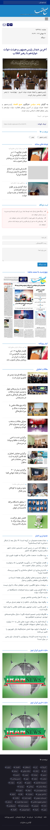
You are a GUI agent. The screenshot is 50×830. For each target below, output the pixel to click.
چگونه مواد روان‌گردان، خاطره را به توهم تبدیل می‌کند (26, 602)
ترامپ (44, 779)
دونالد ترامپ (42, 786)
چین (44, 809)
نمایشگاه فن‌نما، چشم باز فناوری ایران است (16, 376)
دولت (12, 783)
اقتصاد (17, 767)
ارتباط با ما (38, 817)
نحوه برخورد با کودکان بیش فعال (17, 489)
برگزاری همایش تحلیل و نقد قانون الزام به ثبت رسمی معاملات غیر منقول (17, 458)
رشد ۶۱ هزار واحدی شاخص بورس (34, 597)
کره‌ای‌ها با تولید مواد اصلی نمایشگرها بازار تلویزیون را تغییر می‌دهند (26, 630)
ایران (8, 767)
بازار (45, 771)
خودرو (28, 783)
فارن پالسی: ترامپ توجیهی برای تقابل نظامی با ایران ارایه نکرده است (25, 608)
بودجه (35, 775)
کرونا (36, 809)
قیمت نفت (27, 798)
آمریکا (44, 767)
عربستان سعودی (41, 798)
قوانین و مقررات (25, 822)
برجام (15, 771)
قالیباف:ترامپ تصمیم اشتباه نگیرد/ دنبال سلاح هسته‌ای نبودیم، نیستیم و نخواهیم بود (26, 616)
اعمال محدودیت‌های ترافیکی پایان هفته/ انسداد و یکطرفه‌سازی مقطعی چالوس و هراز (28, 579)
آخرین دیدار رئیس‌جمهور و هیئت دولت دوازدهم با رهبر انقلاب (25, 51)
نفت (44, 806)
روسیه (21, 786)
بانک (36, 771)
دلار (20, 783)
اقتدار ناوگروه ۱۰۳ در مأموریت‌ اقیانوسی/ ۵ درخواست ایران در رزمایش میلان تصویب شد (16, 157)
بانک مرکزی (26, 771)
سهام (29, 790)
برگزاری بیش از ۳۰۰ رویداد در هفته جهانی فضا (16, 471)
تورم (27, 779)
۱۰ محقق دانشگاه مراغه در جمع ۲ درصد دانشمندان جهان (17, 505)
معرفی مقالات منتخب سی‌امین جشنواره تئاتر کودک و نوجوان (17, 424)
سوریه (20, 790)
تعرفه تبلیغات (20, 817)
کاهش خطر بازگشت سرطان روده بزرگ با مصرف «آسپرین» (18, 521)
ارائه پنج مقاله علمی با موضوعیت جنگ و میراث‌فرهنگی (17, 408)
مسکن (9, 802)
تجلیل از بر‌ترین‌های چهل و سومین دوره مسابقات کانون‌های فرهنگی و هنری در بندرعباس (16, 393)
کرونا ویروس (25, 809)
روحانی (31, 786)
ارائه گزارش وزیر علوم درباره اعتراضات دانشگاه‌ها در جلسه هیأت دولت (17, 191)
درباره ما (30, 817)
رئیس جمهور (43, 137)
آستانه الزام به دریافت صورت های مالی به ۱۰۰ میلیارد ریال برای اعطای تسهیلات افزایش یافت (26, 623)
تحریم (17, 775)
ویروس (36, 806)
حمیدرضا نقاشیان (41, 783)
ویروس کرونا (24, 806)
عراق (13, 794)
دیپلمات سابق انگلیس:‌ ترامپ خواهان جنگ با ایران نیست (25, 585)
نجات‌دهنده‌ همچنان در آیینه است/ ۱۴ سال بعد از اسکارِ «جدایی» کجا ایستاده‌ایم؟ (25, 542)
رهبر (32, 137)
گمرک (14, 809)
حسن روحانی (16, 779)
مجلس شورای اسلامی (39, 802)
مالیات (17, 798)
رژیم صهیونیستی (41, 790)
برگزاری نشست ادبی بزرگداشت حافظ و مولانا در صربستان (16, 440)
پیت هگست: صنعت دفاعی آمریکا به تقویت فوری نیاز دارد (26, 557)
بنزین (44, 775)
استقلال (27, 767)
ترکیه (35, 779)
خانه (45, 817)
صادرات (30, 794)
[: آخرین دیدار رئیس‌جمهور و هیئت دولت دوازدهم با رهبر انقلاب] (4, 24)
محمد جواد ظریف (22, 802)
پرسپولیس (12, 806)
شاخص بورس (42, 794)
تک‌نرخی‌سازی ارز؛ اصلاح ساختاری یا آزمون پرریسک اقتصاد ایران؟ (17, 171)
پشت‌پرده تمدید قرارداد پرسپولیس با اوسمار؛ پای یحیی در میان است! (26, 638)
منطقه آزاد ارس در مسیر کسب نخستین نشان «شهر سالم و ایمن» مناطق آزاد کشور (27, 549)
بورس (26, 775)
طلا (21, 794)
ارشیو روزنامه (9, 817)
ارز (36, 767)
